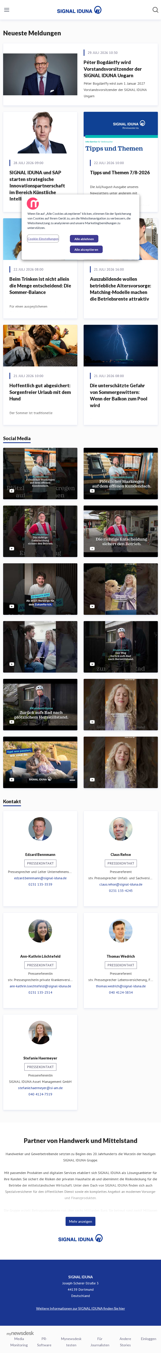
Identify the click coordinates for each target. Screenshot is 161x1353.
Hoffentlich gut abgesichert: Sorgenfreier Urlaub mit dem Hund (40, 392)
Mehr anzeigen (80, 1221)
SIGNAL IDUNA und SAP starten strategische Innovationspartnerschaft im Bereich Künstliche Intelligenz (37, 186)
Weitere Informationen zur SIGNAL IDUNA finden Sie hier (80, 1308)
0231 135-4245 (121, 890)
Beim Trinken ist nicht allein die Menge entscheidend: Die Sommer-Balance (40, 285)
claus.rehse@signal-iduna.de (120, 884)
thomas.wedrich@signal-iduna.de (121, 986)
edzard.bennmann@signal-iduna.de (40, 878)
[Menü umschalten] (6, 9)
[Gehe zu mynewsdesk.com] (20, 1333)
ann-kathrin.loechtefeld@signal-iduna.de (40, 986)
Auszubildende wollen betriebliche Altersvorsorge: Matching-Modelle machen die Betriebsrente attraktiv (120, 289)
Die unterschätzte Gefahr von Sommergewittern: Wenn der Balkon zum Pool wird (118, 395)
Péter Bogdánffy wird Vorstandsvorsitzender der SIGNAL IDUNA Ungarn (113, 68)
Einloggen (148, 1338)
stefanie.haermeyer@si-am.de (40, 1088)
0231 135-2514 (40, 992)
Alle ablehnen (84, 239)
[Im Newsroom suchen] (155, 10)
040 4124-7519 (40, 1094)
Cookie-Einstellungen (43, 238)
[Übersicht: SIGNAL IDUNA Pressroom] (79, 9)
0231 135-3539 (40, 884)
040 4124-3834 (121, 992)
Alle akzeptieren (86, 249)
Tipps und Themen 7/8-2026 (120, 172)
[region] (80, 227)
